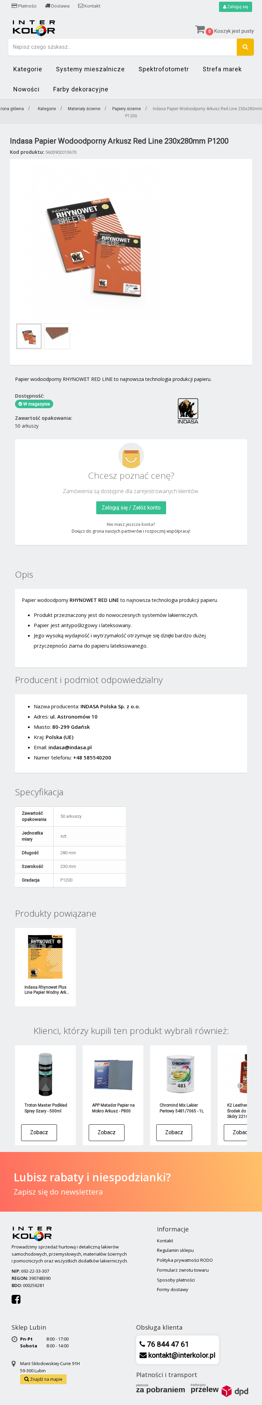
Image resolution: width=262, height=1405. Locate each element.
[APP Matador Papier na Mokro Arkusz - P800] (113, 1074)
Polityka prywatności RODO (185, 1260)
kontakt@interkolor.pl (181, 1355)
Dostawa (60, 6)
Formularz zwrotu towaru (183, 1270)
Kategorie (27, 69)
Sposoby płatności (176, 1280)
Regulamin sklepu (175, 1250)
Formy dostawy (172, 1289)
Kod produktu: (27, 152)
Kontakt (91, 6)
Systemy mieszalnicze (90, 69)
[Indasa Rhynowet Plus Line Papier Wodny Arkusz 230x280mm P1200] (45, 957)
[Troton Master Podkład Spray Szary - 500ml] (45, 1074)
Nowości (26, 89)
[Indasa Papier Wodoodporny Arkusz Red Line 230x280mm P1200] (29, 336)
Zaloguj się (237, 6)
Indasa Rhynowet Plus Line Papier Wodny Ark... (47, 990)
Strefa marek (222, 69)
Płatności (27, 6)
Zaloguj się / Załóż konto (131, 507)
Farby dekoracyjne (80, 89)
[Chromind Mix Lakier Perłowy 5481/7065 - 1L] (180, 1074)
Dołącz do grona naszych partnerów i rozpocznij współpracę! (131, 531)
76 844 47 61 (167, 1344)
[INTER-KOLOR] (34, 28)
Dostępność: (29, 396)
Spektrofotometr (164, 69)
